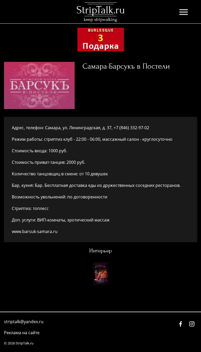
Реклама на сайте (22, 332)
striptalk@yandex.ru (23, 321)
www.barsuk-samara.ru (35, 231)
